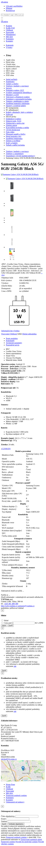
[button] (23, 768)
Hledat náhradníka (29, 334)
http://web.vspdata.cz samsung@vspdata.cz (17, 606)
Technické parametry (14, 343)
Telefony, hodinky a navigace (17, 86)
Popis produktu (12, 338)
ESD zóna (10, 75)
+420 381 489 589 (11, 604)
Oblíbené (9, 30)
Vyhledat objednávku (16, 824)
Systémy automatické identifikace (19, 92)
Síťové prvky (11, 117)
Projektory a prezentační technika (19, 99)
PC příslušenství (12, 110)
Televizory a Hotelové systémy (18, 97)
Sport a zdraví (11, 69)
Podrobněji (10, 341)
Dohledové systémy (13, 119)
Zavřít (10, 625)
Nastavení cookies (8, 842)
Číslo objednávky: (8, 816)
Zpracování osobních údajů (31, 839)
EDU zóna (10, 73)
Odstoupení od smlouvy (15, 802)
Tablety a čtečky (12, 84)
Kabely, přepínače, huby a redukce (19, 112)
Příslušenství (11, 34)
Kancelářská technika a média (17, 128)
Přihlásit (9, 8)
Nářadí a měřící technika (15, 145)
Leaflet (25, 780)
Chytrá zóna (10, 64)
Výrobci (9, 47)
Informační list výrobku (10, 331)
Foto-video (10, 132)
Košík (8, 787)
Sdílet (19, 334)
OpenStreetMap (35, 780)
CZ (3, 449)
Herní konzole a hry (13, 136)
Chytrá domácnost (13, 130)
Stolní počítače (11, 79)
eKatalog (4, 2)
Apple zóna (10, 60)
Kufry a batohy (12, 143)
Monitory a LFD (12, 95)
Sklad (5, 620)
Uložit (4, 625)
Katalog (9, 26)
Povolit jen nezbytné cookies (27, 842)
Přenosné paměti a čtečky (16, 134)
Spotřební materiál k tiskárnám (17, 103)
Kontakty (9, 41)
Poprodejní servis (12, 345)
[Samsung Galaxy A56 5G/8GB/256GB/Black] (20, 174)
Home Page (10, 784)
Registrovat (10, 10)
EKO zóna (10, 71)
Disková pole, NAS (13, 121)
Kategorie (9, 45)
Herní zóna (10, 62)
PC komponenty (12, 108)
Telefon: (4, 821)
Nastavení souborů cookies (16, 795)
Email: (3, 819)
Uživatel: (14, 6)
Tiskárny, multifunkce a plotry (17, 101)
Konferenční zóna (13, 66)
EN (9, 449)
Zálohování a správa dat (15, 123)
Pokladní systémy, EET (15, 90)
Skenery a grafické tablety (16, 106)
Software (9, 114)
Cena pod (7, 623)
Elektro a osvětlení (13, 141)
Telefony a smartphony (15, 154)
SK (6, 449)
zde (15, 666)
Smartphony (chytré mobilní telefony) (20, 156)
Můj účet (9, 37)
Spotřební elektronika (14, 138)
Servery (9, 88)
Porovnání (10, 32)
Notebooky (10, 82)
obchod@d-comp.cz (9, 759)
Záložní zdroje (11, 125)
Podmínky (10, 39)
